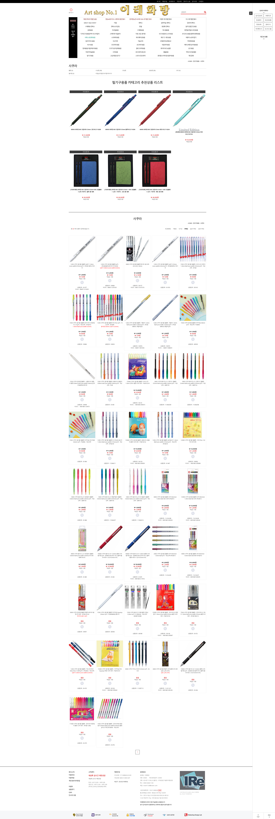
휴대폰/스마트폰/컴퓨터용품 (166, 56)
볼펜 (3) (71, 70)
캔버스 (140, 23)
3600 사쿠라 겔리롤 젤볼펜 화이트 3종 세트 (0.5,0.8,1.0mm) (137, 265)
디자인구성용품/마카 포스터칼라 (90, 34)
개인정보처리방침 (74, 781)
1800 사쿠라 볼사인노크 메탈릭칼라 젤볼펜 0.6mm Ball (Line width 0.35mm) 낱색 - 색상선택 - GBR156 (109, 499)
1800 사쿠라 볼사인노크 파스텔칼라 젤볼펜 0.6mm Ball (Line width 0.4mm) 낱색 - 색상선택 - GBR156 (137, 499)
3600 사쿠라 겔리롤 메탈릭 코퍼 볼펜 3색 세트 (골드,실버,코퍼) (165, 670)
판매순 (186, 229)
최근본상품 (268, 20)
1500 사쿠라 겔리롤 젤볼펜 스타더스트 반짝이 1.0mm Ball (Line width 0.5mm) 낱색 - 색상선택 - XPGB (193, 266)
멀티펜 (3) (71, 73)
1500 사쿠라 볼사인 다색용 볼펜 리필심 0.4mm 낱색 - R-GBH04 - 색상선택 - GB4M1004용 (137, 614)
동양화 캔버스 (166, 26)
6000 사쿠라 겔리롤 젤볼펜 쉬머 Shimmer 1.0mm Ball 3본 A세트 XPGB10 (165, 498)
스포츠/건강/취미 (140, 56)
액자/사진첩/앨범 (191, 52)
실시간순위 (259, 16)
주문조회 (179, 1)
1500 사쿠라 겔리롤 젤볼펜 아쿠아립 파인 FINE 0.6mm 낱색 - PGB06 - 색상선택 (82, 441)
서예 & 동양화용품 (90, 37)
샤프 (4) (178, 70)
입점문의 (258, 20)
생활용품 (165, 52)
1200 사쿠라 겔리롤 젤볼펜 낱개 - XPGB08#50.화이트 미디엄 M (110, 265)
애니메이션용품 (140, 37)
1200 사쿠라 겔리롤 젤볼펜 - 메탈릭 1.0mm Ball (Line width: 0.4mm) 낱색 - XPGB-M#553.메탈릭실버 (165, 324)
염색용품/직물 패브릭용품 (89, 48)
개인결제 (191, 56)
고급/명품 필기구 (115, 56)
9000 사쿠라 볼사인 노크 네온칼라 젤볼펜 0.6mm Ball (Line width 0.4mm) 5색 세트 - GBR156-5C (82, 555)
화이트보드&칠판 (166, 48)
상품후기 (71, 789)
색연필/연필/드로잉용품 (191, 30)
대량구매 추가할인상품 (90, 19)
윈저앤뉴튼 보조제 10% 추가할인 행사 (140, 19)
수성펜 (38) (99, 70)
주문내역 (258, 24)
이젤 (115, 23)
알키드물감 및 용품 (191, 26)
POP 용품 (90, 45)
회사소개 (71, 772)
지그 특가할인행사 (191, 19)
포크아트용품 (115, 45)
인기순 (180, 229)
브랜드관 (268, 16)
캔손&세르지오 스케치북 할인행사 (115, 19)
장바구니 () (186, 1)
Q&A (70, 792)
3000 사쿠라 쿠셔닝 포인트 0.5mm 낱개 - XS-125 (137, 670)
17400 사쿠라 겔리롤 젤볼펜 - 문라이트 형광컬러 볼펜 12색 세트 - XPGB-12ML (82, 725)
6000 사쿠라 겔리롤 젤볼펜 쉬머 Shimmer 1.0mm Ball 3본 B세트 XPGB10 (192, 555)
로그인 (158, 1)
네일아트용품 (166, 45)
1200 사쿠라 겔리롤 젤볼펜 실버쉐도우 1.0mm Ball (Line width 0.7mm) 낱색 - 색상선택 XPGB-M (165, 442)
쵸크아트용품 (140, 45)
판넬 (140, 26)
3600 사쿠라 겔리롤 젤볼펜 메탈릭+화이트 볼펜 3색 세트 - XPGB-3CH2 (82, 613)
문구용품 (191, 48)
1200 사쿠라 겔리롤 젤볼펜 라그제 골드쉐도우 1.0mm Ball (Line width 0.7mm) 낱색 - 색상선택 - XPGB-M (109, 442)
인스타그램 (268, 29)
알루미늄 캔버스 (165, 23)
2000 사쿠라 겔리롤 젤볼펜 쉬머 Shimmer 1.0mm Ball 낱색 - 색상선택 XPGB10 (165, 555)
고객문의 (201, 1)
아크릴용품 (115, 30)
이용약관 (71, 778)
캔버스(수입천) (115, 26)
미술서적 (140, 41)
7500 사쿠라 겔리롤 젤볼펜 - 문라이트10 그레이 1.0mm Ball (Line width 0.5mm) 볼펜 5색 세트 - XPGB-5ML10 (192, 614)
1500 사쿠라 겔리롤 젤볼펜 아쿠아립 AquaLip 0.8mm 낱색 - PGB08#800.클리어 (109, 613)
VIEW (159, 790)
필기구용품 (90, 56)
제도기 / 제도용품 (166, 37)
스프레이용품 (115, 37)
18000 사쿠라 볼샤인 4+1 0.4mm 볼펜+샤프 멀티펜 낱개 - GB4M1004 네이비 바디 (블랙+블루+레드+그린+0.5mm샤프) (137, 555)
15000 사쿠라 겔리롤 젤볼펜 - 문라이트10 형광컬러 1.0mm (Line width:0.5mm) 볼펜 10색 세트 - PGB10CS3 (165, 614)
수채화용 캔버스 (90, 26)
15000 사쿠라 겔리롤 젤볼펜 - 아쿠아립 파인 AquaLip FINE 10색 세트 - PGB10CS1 (110, 670)
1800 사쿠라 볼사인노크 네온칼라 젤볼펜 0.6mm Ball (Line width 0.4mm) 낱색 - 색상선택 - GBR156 (82, 499)
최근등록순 (168, 229)
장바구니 (268, 24)
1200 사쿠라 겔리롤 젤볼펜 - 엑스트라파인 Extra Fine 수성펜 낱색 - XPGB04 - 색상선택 (82, 670)
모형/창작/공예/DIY (165, 41)
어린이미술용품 (90, 52)
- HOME (189, 61)
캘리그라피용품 (140, 48)
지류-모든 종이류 (140, 34)
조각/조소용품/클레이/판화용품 (191, 34)
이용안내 (71, 775)
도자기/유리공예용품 (115, 48)
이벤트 (71, 786)
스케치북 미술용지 (115, 34)
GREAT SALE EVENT (90, 23)
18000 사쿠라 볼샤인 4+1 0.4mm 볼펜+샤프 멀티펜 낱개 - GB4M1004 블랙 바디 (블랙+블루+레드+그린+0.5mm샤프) (193, 671)
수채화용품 (140, 30)
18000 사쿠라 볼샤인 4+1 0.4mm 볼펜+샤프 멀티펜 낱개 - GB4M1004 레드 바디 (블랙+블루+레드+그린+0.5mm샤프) (110, 555)
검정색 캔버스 (191, 23)
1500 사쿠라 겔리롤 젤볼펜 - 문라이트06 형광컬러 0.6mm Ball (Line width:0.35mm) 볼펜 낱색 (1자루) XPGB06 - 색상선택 (110, 725)
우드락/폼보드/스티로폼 (166, 34)
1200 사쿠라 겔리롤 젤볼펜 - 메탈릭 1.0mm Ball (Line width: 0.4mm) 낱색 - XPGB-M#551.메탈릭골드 (137, 324)
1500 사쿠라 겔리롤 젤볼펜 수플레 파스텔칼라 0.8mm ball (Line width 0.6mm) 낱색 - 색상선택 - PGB (109, 383)
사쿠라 (202, 61)
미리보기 (82, 282)
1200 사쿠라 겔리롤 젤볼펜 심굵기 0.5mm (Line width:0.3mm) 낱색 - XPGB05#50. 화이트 (165, 266)
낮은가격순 (201, 229)
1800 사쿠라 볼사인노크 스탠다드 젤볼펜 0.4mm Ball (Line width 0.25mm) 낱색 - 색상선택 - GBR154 (193, 383)
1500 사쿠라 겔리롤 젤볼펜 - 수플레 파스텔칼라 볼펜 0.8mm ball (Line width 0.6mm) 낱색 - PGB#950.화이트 (82, 383)
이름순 (175, 229)
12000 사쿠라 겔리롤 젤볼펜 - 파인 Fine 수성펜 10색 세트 (193, 441)
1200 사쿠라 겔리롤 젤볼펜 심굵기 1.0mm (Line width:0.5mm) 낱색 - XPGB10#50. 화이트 (82, 266)
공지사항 (194, 1)
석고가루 (115, 41)
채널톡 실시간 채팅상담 (95, 779)
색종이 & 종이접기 (191, 37)
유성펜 (124, 70)
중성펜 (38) (152, 70)
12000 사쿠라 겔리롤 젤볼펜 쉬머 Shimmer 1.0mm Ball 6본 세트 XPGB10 (193, 498)
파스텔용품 (166, 30)
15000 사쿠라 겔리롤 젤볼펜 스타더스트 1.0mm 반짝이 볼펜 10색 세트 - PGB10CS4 (137, 382)
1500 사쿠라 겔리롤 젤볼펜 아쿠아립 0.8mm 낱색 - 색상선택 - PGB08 (193, 324)
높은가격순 (193, 229)
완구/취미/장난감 (140, 52)
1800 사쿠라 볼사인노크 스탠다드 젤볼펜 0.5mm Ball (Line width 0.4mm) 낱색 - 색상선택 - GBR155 (165, 383)
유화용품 (90, 30)
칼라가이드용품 (90, 41)
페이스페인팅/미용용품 (191, 45)
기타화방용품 (191, 41)
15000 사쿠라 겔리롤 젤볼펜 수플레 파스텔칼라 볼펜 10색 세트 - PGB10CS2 (137, 441)
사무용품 (115, 52)
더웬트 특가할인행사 (166, 19)
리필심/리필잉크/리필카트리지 (104, 73)
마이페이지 (259, 29)
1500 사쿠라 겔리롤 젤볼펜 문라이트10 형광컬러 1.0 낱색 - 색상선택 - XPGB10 (82, 324)
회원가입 (164, 1)
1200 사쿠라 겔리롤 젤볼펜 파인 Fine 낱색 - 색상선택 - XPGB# (109, 324)
